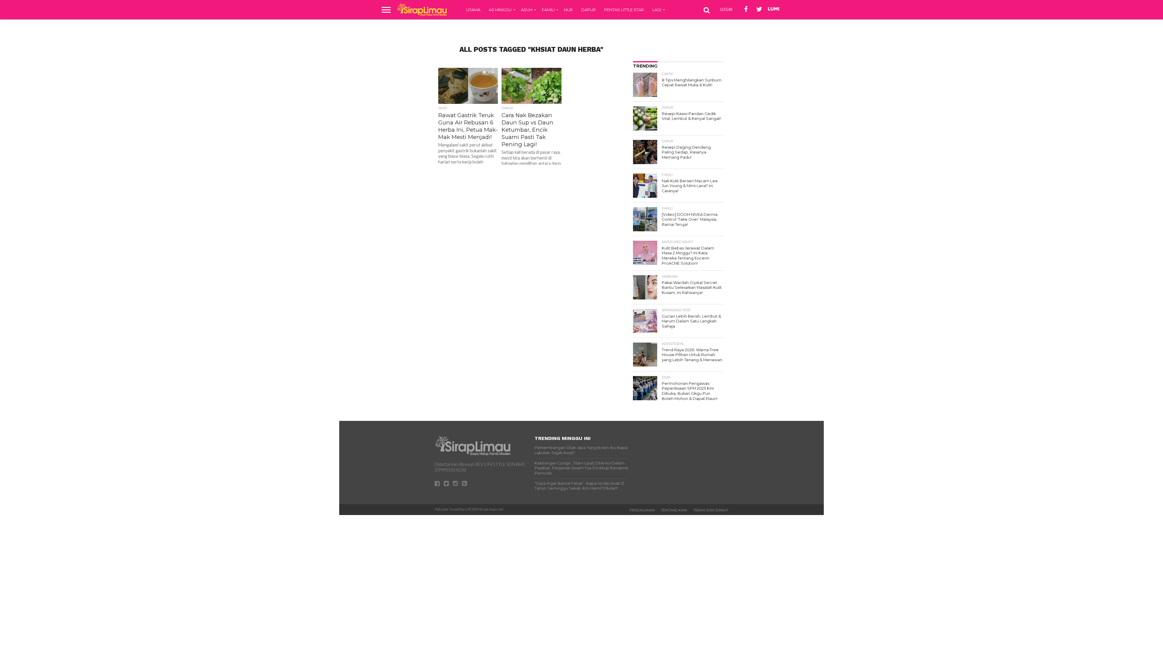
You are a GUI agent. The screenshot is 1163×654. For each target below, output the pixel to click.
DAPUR (588, 9)
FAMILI (548, 9)
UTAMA (473, 9)
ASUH (526, 9)
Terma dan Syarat (710, 510)
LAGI (656, 9)
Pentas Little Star (624, 9)
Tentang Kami (674, 510)
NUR (568, 9)
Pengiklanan (642, 510)
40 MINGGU (500, 9)
